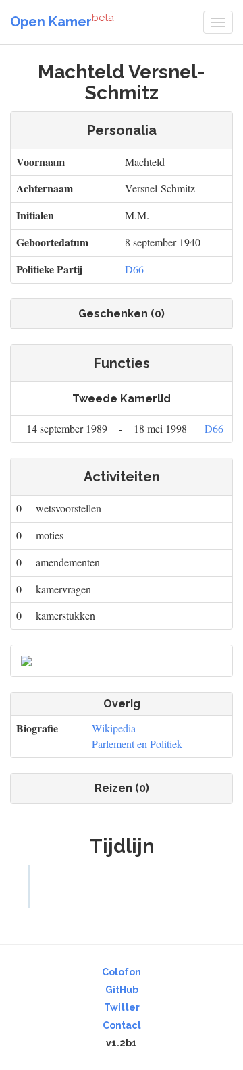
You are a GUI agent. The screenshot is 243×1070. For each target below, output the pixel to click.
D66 (134, 269)
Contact (122, 1025)
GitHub (121, 989)
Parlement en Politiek (137, 744)
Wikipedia (114, 728)
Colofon (121, 972)
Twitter (122, 1007)
